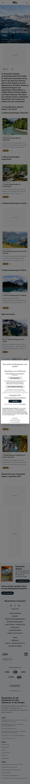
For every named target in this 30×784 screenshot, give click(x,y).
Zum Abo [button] (15, 401)
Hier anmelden (22, 404)
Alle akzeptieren (15, 378)
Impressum (15, 418)
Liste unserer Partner (23, 413)
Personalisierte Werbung (15, 386)
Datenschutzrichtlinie (15, 420)
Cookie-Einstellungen (15, 422)
